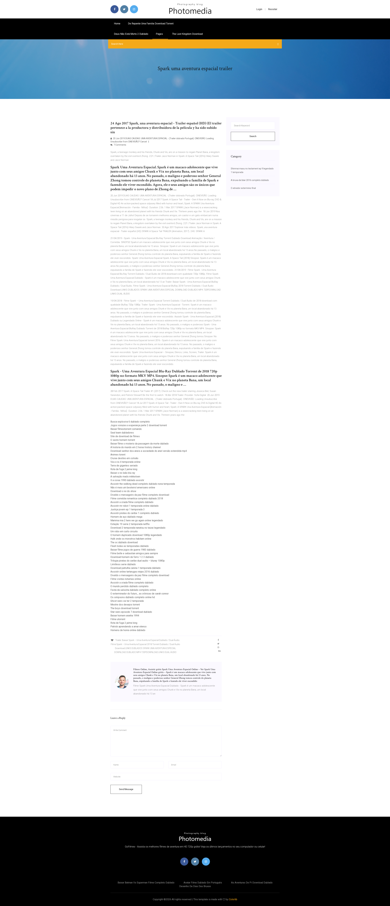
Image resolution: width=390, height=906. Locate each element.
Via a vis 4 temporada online (125, 461)
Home (117, 23)
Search (253, 136)
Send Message (126, 789)
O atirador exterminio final (243, 188)
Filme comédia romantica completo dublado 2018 (136, 498)
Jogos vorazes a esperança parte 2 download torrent (138, 425)
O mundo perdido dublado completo (129, 586)
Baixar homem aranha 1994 (124, 615)
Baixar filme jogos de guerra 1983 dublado (132, 549)
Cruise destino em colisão (124, 458)
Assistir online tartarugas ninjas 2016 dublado (134, 571)
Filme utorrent (117, 619)
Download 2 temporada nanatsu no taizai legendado (137, 527)
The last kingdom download (187, 33)
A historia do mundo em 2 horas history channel (135, 447)
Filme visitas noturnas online (125, 579)
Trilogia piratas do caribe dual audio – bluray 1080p (137, 560)
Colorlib (233, 899)
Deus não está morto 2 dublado (131, 33)
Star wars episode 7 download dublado (131, 611)
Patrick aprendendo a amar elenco (128, 626)
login (259, 9)
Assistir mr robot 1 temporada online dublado (134, 505)
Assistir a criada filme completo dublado (131, 502)
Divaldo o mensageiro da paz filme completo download (139, 494)
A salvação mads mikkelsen (125, 476)
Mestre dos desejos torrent (125, 604)
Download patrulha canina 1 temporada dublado (135, 568)
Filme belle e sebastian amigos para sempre (134, 553)
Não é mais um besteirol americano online (132, 487)
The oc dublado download (124, 542)
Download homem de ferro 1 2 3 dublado (132, 557)
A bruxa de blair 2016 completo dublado (250, 180)
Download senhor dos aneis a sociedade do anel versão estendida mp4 (148, 450)
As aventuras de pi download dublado (252, 882)
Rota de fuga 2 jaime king (123, 469)
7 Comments (119, 145)
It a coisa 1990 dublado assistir (127, 480)
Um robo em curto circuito (124, 531)
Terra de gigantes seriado (124, 465)
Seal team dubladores (122, 432)
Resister (272, 9)
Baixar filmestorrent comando (126, 429)
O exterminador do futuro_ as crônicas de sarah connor (139, 593)
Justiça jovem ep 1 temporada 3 (127, 509)
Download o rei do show (123, 491)
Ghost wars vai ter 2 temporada (127, 600)
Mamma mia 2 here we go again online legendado (136, 520)
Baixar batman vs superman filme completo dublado (146, 882)
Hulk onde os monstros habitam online (130, 538)
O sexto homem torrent (122, 440)
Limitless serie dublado (123, 564)
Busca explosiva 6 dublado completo (130, 421)
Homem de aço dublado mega (126, 516)
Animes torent (117, 454)
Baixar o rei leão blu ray (122, 472)
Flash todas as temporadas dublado (129, 546)
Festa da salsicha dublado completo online (133, 590)
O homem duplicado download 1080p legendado (136, 535)
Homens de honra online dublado (127, 630)
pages (159, 33)
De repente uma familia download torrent (151, 23)
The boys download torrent (124, 608)
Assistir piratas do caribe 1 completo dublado (134, 513)
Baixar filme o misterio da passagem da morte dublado (139, 443)
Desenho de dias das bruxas (195, 886)
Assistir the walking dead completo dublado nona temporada (142, 483)
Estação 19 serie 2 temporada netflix (130, 524)
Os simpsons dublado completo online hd (132, 597)
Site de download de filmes (125, 436)
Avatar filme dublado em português (203, 882)
